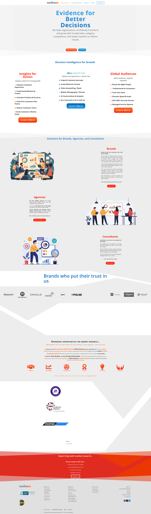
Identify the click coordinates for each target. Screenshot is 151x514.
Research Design (71, 498)
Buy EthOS (82, 50)
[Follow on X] (127, 501)
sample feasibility (37, 211)
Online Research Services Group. (75, 360)
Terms (65, 509)
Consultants (110, 236)
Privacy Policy (95, 489)
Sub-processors (95, 492)
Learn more (111, 186)
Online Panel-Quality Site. (62, 358)
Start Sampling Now (72, 499)
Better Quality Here (39, 220)
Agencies (39, 197)
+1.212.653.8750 (127, 496)
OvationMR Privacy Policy (57, 509)
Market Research (64, 2)
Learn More (28, 119)
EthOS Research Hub (72, 496)
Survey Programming (72, 501)
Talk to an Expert (71, 50)
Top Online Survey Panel (60, 351)
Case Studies (46, 493)
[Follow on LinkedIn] (129, 501)
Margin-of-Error (47, 499)
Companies (70, 351)
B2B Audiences (71, 489)
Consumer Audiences (72, 490)
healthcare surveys (43, 212)
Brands (111, 148)
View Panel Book (47, 490)
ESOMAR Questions (75, 472)
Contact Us (75, 476)
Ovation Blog (46, 489)
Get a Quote (110, 263)
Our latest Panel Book (75, 470)
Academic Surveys (71, 495)
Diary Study (58, 349)
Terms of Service (95, 490)
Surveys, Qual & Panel (76, 2)
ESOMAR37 (46, 492)
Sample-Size (46, 498)
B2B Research (69, 349)
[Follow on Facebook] (125, 501)
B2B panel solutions (82, 351)
